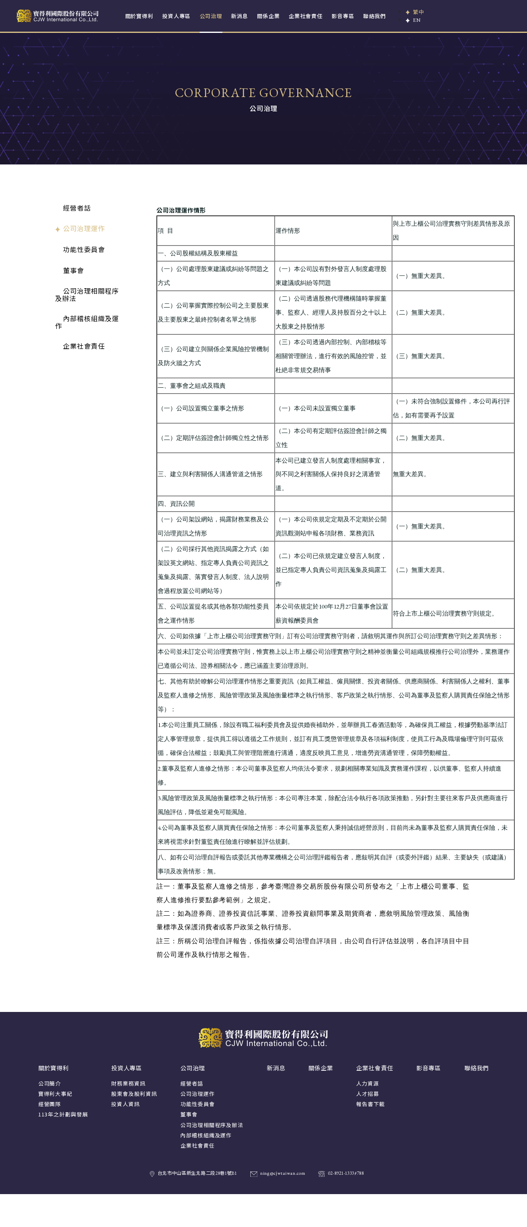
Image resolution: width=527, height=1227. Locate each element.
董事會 (73, 270)
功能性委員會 (84, 249)
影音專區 (342, 16)
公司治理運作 (84, 228)
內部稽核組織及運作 (87, 322)
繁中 (418, 12)
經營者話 (77, 208)
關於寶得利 (139, 16)
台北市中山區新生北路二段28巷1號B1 (197, 1173)
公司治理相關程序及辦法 (87, 294)
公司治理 (211, 16)
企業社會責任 (306, 16)
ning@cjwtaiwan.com (282, 1173)
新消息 (239, 16)
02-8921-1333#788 (346, 1173)
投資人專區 (176, 16)
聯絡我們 (374, 16)
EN (416, 19)
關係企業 (268, 16)
